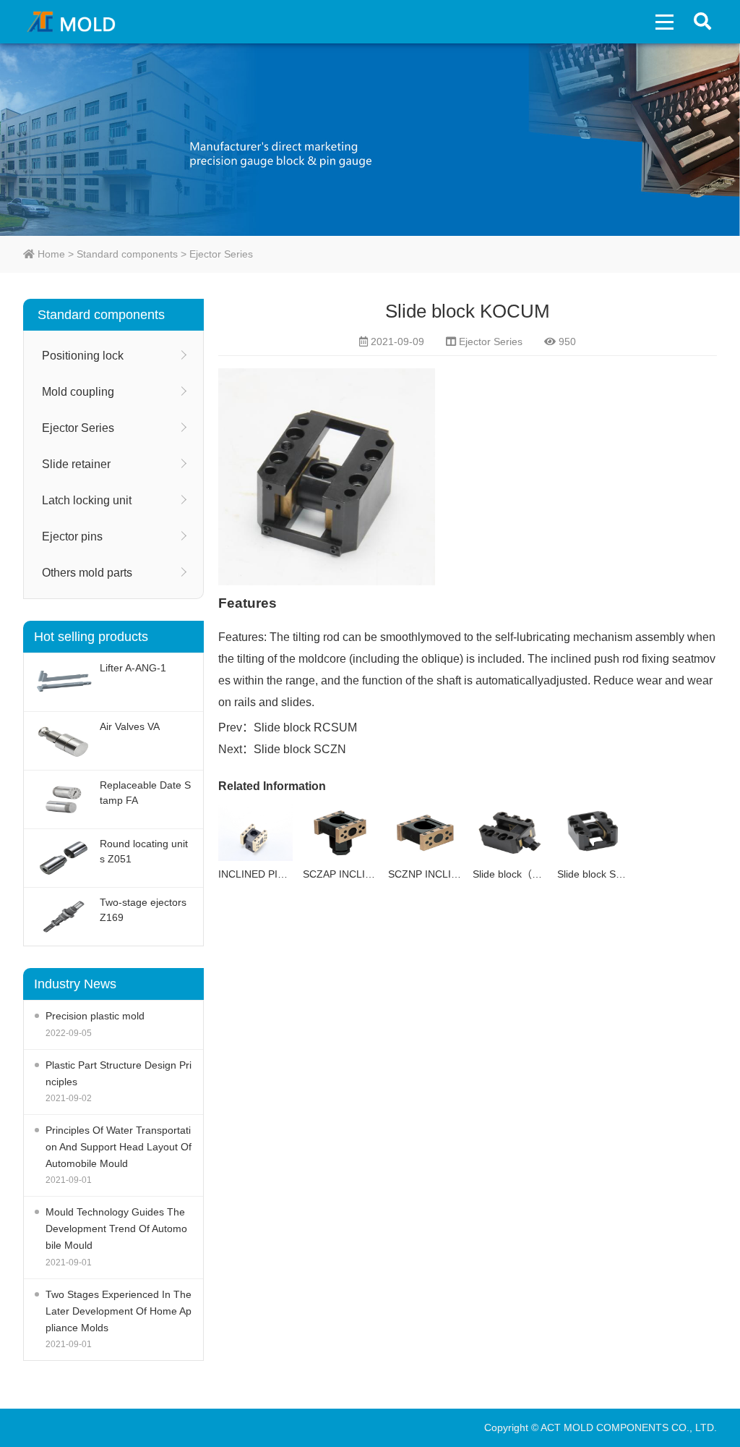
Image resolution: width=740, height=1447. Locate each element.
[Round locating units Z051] (63, 858)
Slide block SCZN (300, 749)
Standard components (127, 254)
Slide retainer (76, 464)
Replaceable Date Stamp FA (145, 792)
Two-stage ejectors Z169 (143, 909)
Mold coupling (78, 392)
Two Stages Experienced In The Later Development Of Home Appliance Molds (119, 1311)
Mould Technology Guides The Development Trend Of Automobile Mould (116, 1228)
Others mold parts (87, 573)
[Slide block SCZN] (594, 832)
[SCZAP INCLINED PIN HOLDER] (340, 832)
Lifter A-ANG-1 (133, 668)
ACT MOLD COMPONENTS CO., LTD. (74, 22)
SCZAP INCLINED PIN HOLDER (376, 874)
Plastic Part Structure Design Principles (119, 1073)
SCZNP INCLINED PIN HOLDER (462, 874)
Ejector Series (221, 254)
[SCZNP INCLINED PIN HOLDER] (425, 832)
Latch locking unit (87, 500)
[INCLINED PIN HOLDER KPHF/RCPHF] (255, 832)
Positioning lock (83, 355)
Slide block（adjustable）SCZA (544, 874)
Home (50, 254)
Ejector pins (72, 536)
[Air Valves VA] (63, 741)
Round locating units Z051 (144, 851)
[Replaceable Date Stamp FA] (63, 799)
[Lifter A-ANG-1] (63, 682)
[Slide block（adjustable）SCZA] (510, 832)
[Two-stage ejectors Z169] (63, 916)
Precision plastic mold (95, 1016)
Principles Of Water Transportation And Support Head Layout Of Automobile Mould (119, 1146)
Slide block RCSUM (305, 727)
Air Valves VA (130, 726)
